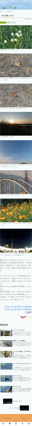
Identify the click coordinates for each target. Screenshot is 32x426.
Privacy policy (8, 418)
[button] (28, 290)
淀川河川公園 (12, 22)
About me (23, 418)
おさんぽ (4, 22)
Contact (16, 420)
